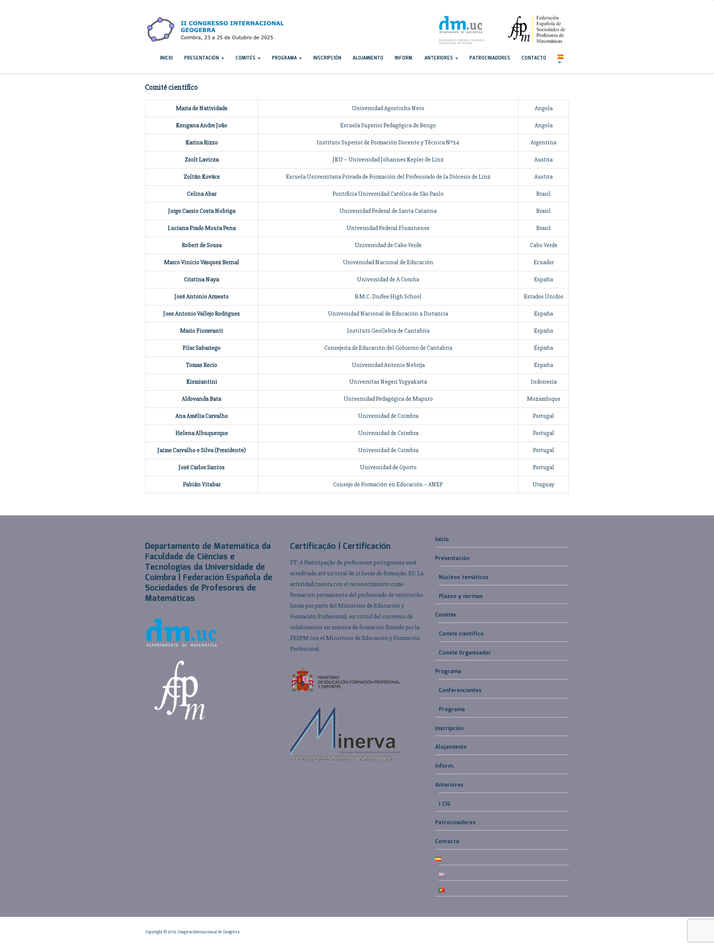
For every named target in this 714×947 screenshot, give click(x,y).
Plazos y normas (461, 596)
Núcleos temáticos (464, 577)
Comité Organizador (465, 653)
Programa (285, 58)
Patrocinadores (489, 58)
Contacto (533, 58)
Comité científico (461, 634)
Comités (246, 58)
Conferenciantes (460, 691)
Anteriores (439, 58)
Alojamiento (368, 58)
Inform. (404, 58)
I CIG (444, 804)
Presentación (202, 58)
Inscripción (327, 58)
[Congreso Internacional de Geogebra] (145, 7)
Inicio (166, 58)
